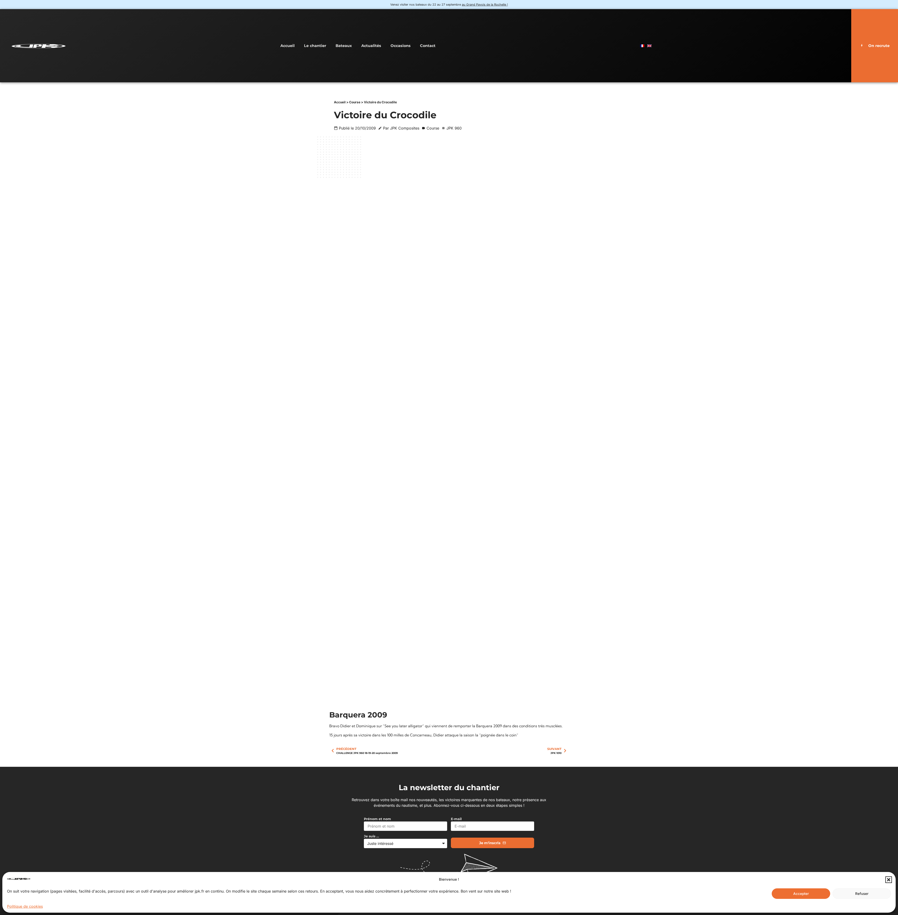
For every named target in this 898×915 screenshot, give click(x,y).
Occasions (401, 45)
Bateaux (344, 45)
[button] (888, 879)
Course (354, 102)
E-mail (456, 819)
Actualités (371, 45)
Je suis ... (371, 836)
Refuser (862, 893)
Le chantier (315, 45)
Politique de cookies (25, 906)
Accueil (287, 45)
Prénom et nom (377, 819)
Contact (427, 45)
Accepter (801, 893)
